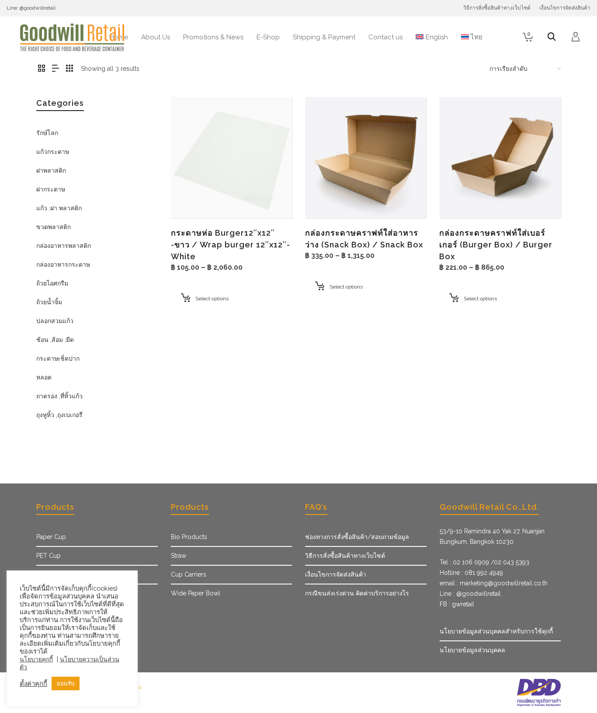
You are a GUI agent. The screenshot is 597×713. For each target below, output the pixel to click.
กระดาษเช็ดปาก (58, 358)
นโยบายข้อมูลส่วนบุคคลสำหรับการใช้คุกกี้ (496, 631)
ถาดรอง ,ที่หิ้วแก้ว (59, 396)
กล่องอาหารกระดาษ (63, 264)
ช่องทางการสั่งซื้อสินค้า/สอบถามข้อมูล (357, 536)
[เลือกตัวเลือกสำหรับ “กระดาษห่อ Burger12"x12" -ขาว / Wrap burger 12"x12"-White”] (191, 198)
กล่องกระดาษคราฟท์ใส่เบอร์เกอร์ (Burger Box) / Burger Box (495, 244)
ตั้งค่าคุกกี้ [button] (33, 683)
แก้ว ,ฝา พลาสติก (59, 208)
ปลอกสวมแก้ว (54, 320)
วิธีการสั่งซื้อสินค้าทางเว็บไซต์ (345, 555)
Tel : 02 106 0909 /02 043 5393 (484, 562)
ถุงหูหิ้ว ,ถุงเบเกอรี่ (59, 414)
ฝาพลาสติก (51, 170)
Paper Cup (51, 536)
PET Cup (48, 555)
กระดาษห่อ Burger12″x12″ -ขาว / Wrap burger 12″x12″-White (230, 244)
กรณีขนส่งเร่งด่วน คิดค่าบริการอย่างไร (357, 593)
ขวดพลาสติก (53, 226)
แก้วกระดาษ (52, 151)
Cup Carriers (188, 574)
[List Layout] (55, 69)
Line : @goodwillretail (470, 593)
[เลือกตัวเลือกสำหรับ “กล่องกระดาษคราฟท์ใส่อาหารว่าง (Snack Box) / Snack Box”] (325, 198)
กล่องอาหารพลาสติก (63, 245)
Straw (178, 555)
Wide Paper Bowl (195, 593)
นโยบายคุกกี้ (36, 659)
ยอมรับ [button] (65, 683)
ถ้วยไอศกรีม (52, 283)
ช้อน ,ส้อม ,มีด (55, 339)
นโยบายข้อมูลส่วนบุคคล (472, 650)
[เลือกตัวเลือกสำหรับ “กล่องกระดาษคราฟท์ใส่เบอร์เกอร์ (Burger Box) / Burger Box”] (459, 198)
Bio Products (189, 536)
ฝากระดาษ (50, 189)
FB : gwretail (457, 604)
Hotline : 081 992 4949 (471, 572)
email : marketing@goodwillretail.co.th (494, 583)
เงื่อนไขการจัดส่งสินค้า (335, 574)
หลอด (44, 377)
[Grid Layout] (69, 69)
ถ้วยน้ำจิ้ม (49, 302)
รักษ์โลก (47, 132)
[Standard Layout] (41, 69)
